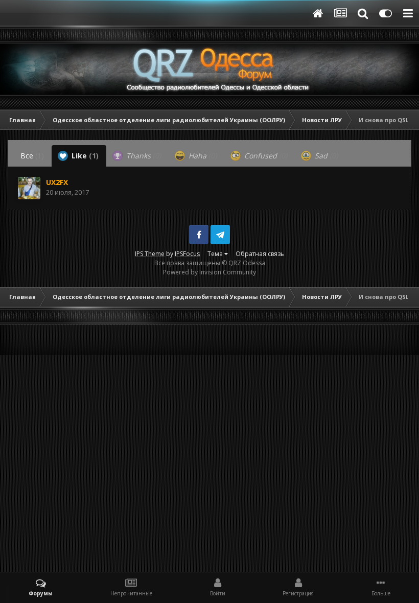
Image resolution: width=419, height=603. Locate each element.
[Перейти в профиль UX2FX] (29, 188)
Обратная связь (260, 253)
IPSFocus (187, 253)
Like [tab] (84, 155)
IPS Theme (150, 253)
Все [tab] (32, 155)
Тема (215, 253)
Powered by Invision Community (209, 272)
